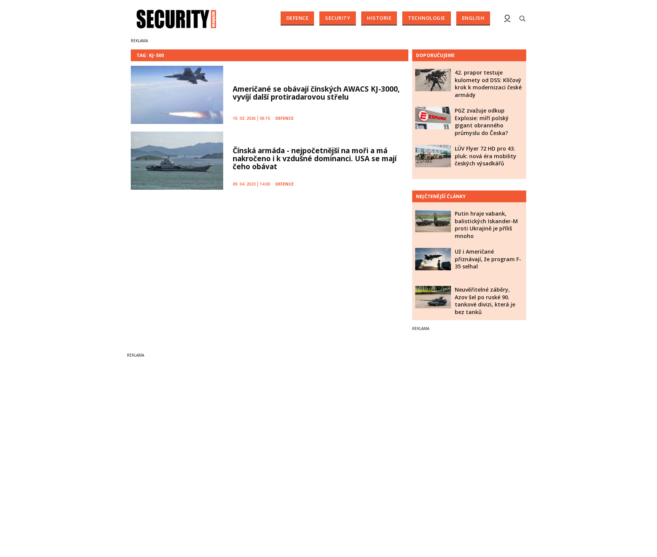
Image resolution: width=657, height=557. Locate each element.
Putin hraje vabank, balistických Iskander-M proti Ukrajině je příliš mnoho (486, 225)
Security (337, 17)
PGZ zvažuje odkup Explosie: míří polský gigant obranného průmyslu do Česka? (482, 121)
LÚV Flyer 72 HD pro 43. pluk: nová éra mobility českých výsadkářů (485, 156)
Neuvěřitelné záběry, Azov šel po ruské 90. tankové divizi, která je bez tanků (485, 301)
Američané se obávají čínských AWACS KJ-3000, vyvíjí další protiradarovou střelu (316, 93)
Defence (297, 17)
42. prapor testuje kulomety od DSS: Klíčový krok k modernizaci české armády (488, 83)
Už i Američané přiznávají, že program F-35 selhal (488, 259)
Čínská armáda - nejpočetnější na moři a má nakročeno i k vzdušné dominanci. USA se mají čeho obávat (315, 158)
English (473, 17)
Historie (379, 17)
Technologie (426, 17)
